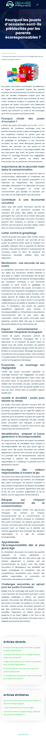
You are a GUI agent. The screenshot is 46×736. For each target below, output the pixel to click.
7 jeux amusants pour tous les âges (18, 707)
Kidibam (41, 125)
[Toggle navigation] (37, 4)
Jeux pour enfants (10, 53)
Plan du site (23, 734)
